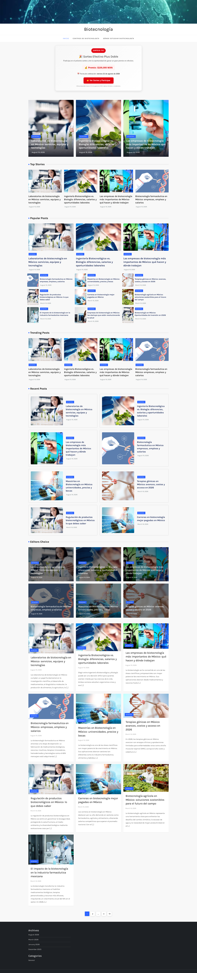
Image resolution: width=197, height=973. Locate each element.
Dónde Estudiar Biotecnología (118, 38)
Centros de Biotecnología (86, 38)
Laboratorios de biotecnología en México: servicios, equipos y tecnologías (49, 144)
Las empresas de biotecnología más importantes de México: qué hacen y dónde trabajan (146, 144)
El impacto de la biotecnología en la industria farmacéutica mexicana (49, 872)
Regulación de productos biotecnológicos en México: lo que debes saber (54, 297)
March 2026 (33, 939)
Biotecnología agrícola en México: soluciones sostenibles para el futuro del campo (150, 297)
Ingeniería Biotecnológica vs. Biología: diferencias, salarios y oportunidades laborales (98, 144)
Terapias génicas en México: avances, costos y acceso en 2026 (151, 484)
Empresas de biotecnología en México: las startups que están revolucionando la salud (103, 315)
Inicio (66, 38)
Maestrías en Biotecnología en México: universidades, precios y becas (98, 731)
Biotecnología (98, 29)
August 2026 (33, 935)
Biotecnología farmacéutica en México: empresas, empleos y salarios (151, 199)
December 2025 (34, 949)
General (36, 136)
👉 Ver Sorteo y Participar (98, 80)
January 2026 (34, 944)
